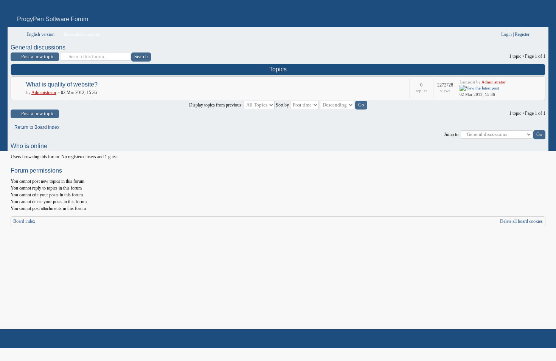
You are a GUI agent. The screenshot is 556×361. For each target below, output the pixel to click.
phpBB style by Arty (511, 338)
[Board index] (16, 34)
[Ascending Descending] (343, 105)
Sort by (283, 105)
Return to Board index (36, 127)
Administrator (43, 92)
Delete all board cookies (521, 221)
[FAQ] (484, 34)
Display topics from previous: (216, 105)
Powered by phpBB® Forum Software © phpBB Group (534, 338)
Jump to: (452, 134)
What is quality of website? (62, 84)
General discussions (38, 47)
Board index (24, 221)
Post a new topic (37, 56)
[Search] (472, 34)
